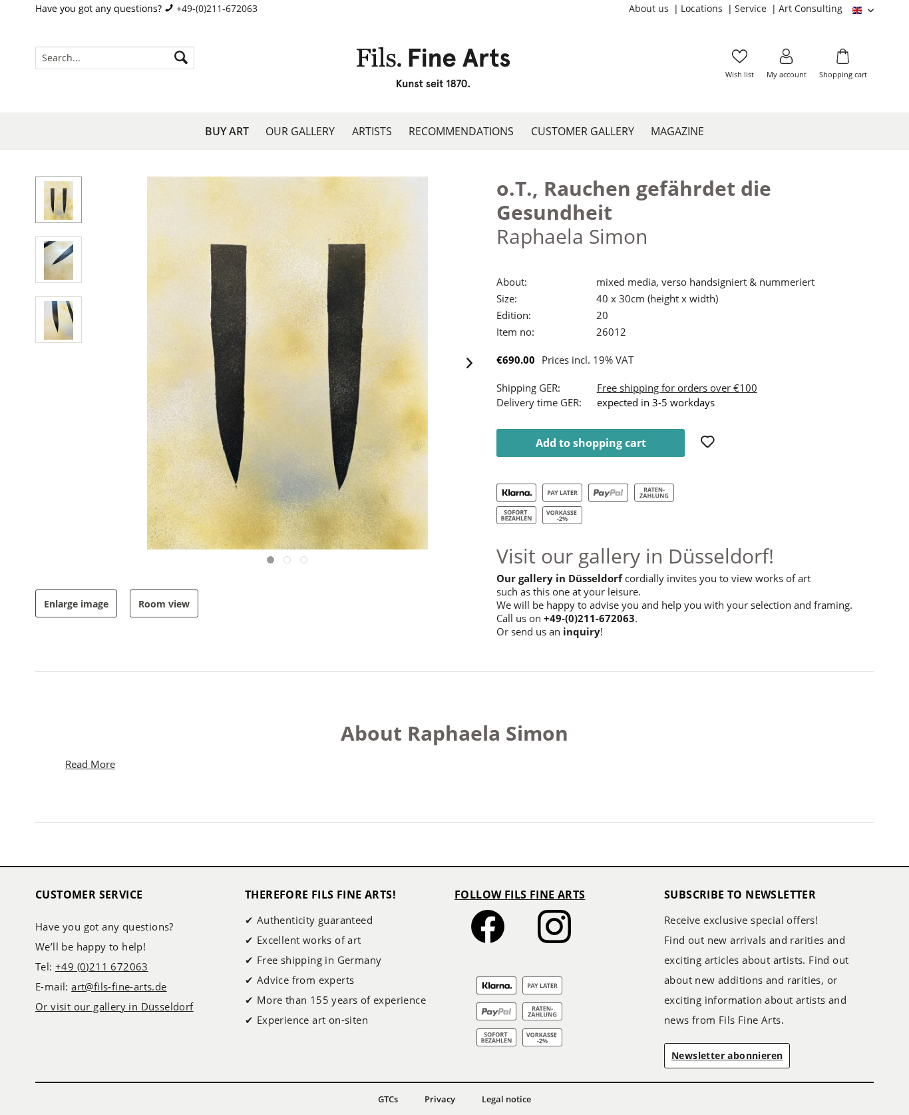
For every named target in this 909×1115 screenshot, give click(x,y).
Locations (703, 8)
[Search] (181, 58)
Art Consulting (810, 8)
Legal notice (506, 1099)
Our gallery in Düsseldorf (559, 578)
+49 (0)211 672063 (101, 966)
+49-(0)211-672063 (217, 8)
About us (650, 8)
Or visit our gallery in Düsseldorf (114, 1006)
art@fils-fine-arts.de (118, 986)
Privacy (440, 1099)
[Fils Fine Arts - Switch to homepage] (433, 71)
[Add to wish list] (709, 443)
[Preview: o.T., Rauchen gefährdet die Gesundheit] (58, 200)
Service (752, 8)
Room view (164, 603)
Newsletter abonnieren (727, 1055)
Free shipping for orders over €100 (677, 387)
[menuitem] (655, 9)
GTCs (388, 1099)
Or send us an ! (549, 631)
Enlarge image (76, 603)
